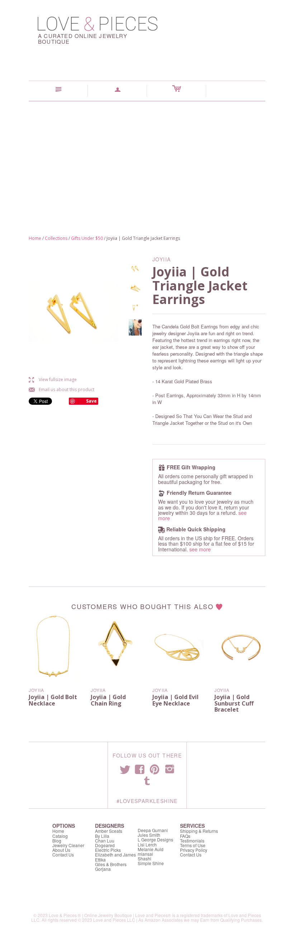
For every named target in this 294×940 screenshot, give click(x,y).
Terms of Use (192, 845)
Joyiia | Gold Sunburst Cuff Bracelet (233, 703)
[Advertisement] (147, 155)
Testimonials (192, 840)
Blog (56, 840)
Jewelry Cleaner (68, 845)
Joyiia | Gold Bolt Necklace (53, 700)
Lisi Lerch (147, 844)
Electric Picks (108, 850)
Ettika (100, 859)
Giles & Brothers (111, 864)
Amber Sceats (108, 831)
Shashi (144, 858)
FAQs (185, 836)
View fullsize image (53, 379)
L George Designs (155, 839)
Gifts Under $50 (87, 238)
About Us (61, 850)
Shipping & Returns (199, 831)
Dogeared (105, 845)
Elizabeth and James (115, 854)
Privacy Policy (193, 850)
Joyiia (36, 690)
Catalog (60, 836)
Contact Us (63, 854)
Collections (56, 238)
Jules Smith (149, 835)
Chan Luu (104, 840)
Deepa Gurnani (153, 830)
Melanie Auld (150, 849)
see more (200, 549)
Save (91, 401)
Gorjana (103, 869)
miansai (145, 854)
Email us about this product (61, 389)
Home (35, 238)
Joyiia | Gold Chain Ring (108, 700)
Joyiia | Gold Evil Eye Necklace (175, 700)
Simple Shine (151, 863)
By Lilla (102, 836)
